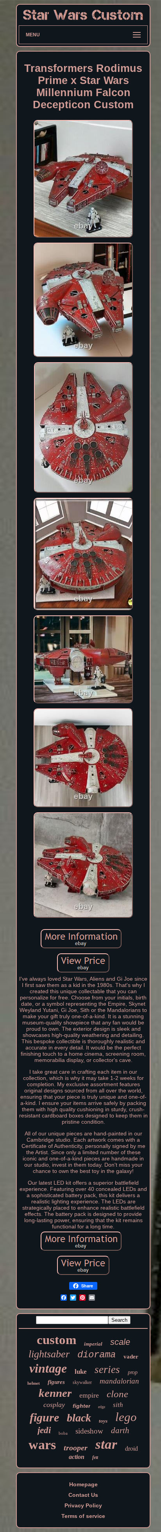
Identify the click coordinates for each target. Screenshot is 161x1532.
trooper (76, 1447)
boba (63, 1433)
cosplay (54, 1405)
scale (120, 1342)
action (76, 1456)
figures (56, 1382)
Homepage (83, 1484)
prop (133, 1372)
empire (89, 1395)
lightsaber (49, 1354)
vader (130, 1356)
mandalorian (119, 1381)
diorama (96, 1355)
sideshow (89, 1431)
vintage (48, 1368)
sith (118, 1405)
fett (95, 1457)
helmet (33, 1383)
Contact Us (83, 1495)
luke (81, 1371)
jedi (44, 1430)
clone (117, 1394)
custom (56, 1340)
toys (103, 1421)
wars (42, 1444)
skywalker (82, 1382)
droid (131, 1448)
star (106, 1444)
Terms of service (83, 1516)
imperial (93, 1344)
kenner (55, 1393)
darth (120, 1430)
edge (101, 1407)
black (79, 1418)
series (107, 1369)
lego (126, 1417)
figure (44, 1417)
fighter (81, 1406)
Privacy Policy (83, 1505)
